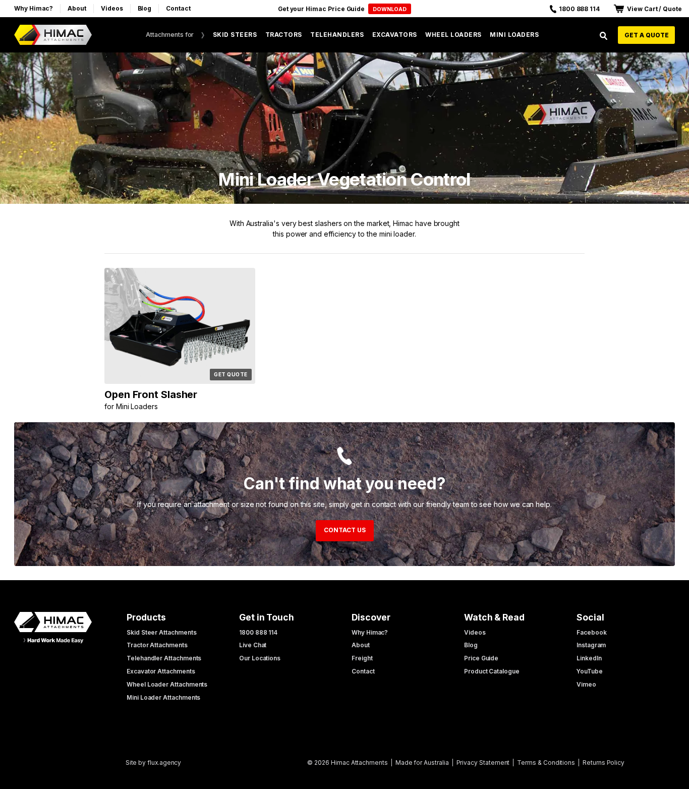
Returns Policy (603, 762)
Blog (145, 8)
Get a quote (646, 35)
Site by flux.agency (154, 762)
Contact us (345, 530)
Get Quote (231, 374)
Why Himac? (33, 8)
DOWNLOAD (390, 9)
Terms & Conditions (546, 762)
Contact (178, 8)
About (77, 8)
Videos (112, 8)
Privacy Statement (483, 762)
